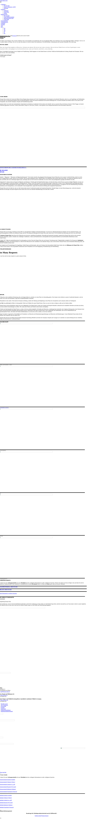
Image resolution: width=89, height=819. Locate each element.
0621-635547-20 (4, 700)
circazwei (14, 35)
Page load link (3, 772)
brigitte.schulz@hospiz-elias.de (41, 815)
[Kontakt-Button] (73, 748)
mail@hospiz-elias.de (5, 691)
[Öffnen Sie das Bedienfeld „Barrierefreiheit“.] (0, 818)
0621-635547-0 (4, 695)
